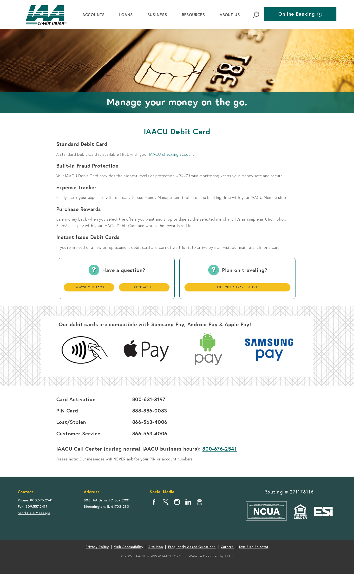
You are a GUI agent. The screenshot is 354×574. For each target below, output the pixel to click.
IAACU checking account (172, 154)
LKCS (229, 556)
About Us (230, 14)
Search (255, 15)
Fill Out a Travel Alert (237, 287)
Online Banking (296, 13)
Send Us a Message (34, 513)
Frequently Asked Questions (192, 546)
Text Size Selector (253, 546)
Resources (193, 14)
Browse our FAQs (89, 287)
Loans (126, 14)
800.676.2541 (41, 500)
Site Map (155, 546)
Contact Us (144, 287)
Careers (227, 546)
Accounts (93, 14)
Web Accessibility (129, 546)
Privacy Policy (97, 546)
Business (157, 14)
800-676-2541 (219, 448)
